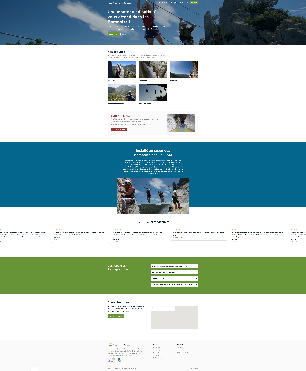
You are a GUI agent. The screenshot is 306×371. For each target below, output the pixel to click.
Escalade (156, 353)
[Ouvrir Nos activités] (168, 3)
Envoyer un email (182, 353)
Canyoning (156, 350)
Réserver (180, 350)
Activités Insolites (159, 358)
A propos (180, 347)
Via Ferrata (156, 347)
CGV (187, 368)
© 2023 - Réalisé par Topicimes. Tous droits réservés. (122, 368)
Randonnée (156, 355)
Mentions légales (193, 368)
